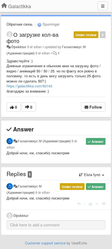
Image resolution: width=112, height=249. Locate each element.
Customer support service (45, 242)
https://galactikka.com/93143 (29, 85)
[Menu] (103, 6)
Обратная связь (20, 24)
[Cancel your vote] (97, 203)
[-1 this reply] (103, 203)
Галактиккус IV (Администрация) (44, 141)
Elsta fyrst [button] (92, 174)
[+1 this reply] (90, 203)
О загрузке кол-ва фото (32, 37)
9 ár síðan (42, 192)
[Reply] (79, 203)
